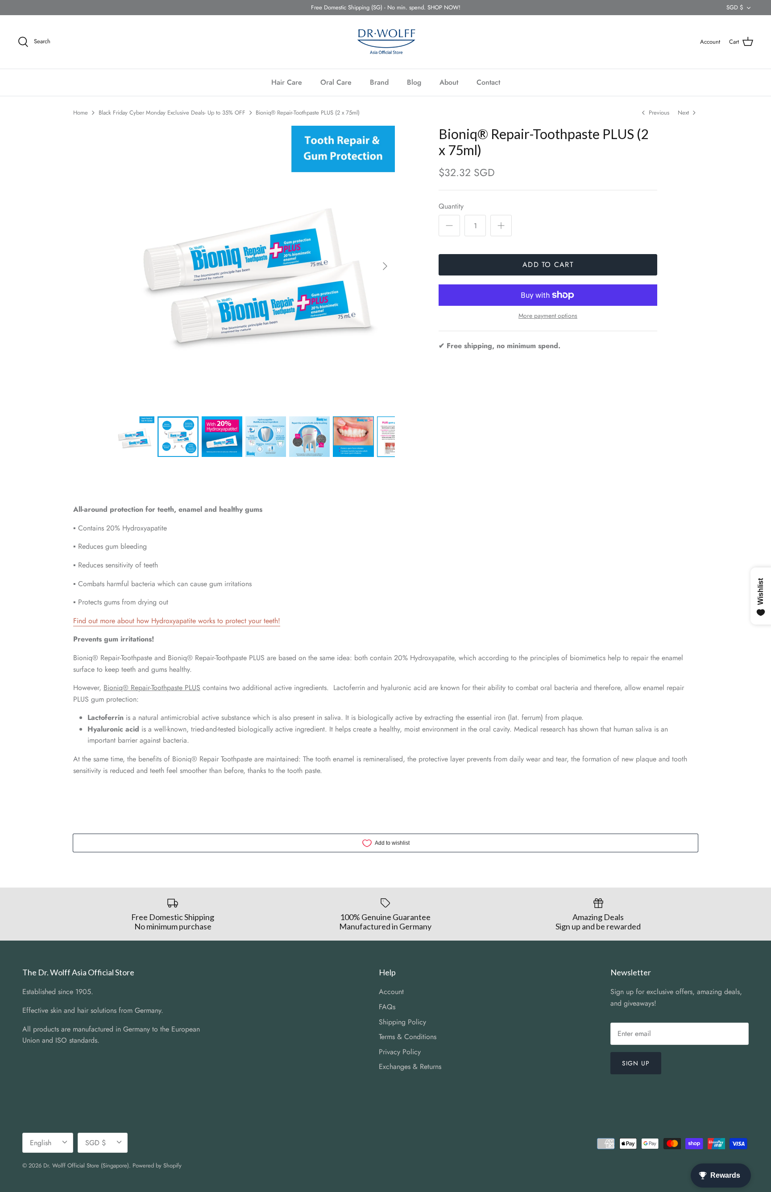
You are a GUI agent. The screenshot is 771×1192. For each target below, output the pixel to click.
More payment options (547, 316)
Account (391, 991)
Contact (488, 82)
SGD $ (734, 7)
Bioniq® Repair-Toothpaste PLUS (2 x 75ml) (308, 112)
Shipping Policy (402, 1022)
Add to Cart (547, 264)
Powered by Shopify (157, 1165)
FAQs (387, 1007)
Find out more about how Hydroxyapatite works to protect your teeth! (176, 621)
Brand (379, 82)
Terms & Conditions (407, 1037)
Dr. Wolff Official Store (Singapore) (86, 1165)
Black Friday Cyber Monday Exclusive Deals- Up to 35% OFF (172, 112)
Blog (414, 82)
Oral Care (336, 82)
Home (80, 112)
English (40, 1143)
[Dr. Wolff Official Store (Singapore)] (385, 42)
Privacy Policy (400, 1052)
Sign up (636, 1063)
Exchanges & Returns (410, 1066)
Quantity (451, 206)
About (448, 82)
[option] (254, 266)
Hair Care (286, 82)
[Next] (385, 266)
